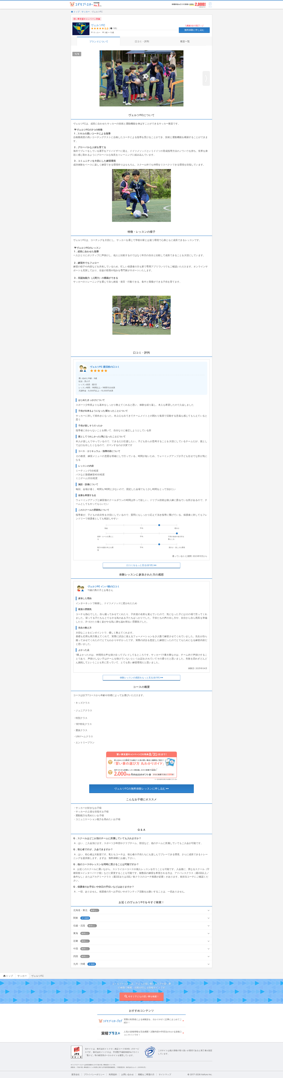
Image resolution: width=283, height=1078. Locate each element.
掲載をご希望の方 (146, 1074)
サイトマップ (165, 1074)
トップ (76, 11)
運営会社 (75, 1074)
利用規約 (113, 1074)
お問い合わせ (127, 1074)
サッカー (86, 11)
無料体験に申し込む (194, 29)
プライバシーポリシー (94, 1074)
